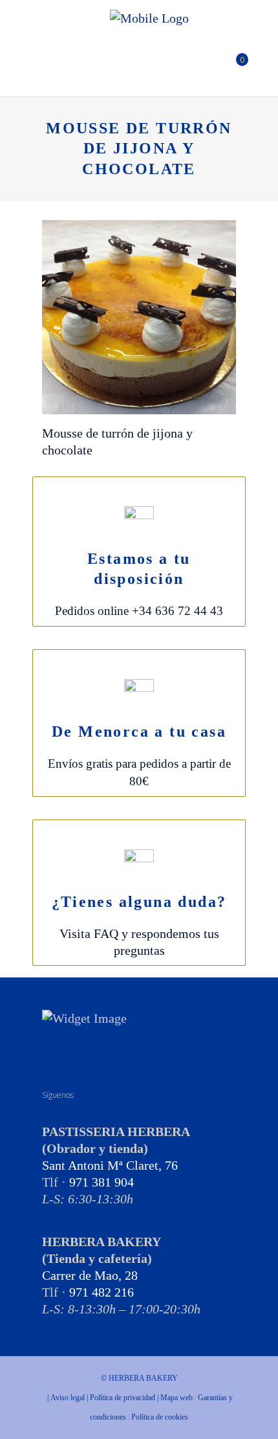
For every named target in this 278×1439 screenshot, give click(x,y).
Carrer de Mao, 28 (90, 1275)
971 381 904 (101, 1182)
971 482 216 (101, 1292)
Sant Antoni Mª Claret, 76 (110, 1165)
